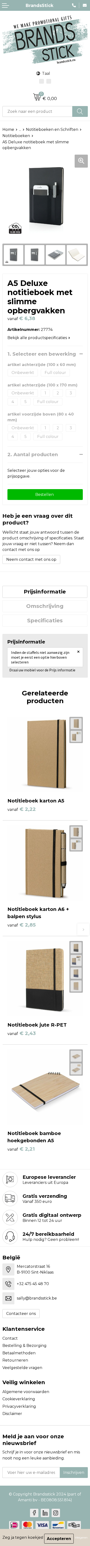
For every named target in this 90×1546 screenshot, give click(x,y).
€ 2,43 (21, 1033)
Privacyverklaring (19, 1406)
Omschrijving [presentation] (45, 606)
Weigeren (81, 1537)
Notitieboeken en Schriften (52, 129)
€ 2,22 (21, 809)
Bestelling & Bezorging (24, 1345)
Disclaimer (12, 1413)
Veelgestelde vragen (22, 1367)
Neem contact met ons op (31, 559)
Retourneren (15, 1360)
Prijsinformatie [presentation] (45, 591)
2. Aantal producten (32, 454)
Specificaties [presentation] (45, 620)
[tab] (44, 592)
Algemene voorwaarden (25, 1391)
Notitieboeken (16, 135)
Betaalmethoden (19, 1353)
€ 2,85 (21, 925)
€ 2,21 (21, 1149)
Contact (10, 1338)
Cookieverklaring (18, 1399)
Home (8, 129)
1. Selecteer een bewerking (41, 354)
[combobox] (37, 111)
